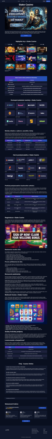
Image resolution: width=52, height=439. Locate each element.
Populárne (9, 44)
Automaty (41, 44)
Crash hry (30, 44)
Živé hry (20, 44)
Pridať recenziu (42, 407)
